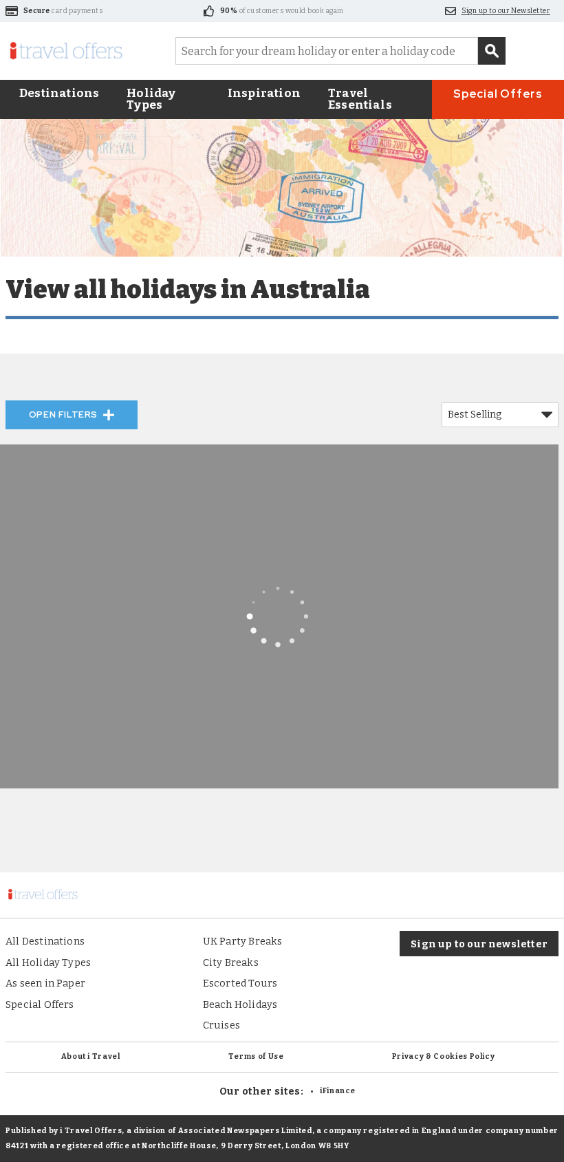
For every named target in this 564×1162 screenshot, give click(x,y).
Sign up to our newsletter (479, 944)
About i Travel (90, 1056)
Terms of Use (256, 1056)
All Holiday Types (48, 962)
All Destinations (45, 941)
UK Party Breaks (243, 941)
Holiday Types (151, 99)
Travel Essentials (360, 99)
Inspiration (264, 93)
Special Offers (498, 93)
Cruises (221, 1025)
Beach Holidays (240, 1004)
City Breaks (231, 962)
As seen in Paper (45, 983)
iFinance (338, 1090)
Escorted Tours (240, 983)
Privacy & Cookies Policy (443, 1056)
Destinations (59, 93)
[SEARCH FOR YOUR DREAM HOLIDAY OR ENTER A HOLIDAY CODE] (492, 51)
